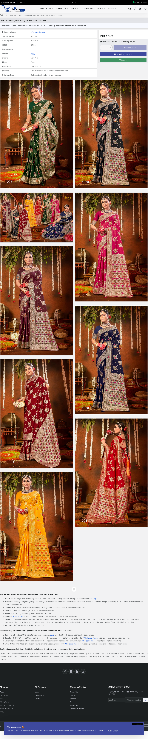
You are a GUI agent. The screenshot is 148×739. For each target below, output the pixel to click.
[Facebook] (65, 671)
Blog (1, 699)
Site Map (73, 695)
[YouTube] (77, 671)
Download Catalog (124, 54)
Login (37, 692)
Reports (73, 699)
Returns (37, 699)
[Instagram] (71, 671)
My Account (40, 687)
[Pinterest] (83, 671)
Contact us (18, 616)
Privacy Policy (113, 730)
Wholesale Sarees (15, 15)
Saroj (33, 53)
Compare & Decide (77, 708)
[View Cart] (145, 8)
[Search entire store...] (129, 8)
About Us (3, 692)
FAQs (2, 712)
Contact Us (74, 692)
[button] (130, 47)
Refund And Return (6, 708)
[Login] (135, 9)
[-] (102, 47)
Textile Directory (75, 705)
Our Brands (4, 695)
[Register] (140, 9)
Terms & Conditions (7, 705)
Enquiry (124, 60)
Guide (72, 702)
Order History (40, 695)
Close (139, 724)
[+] (111, 47)
